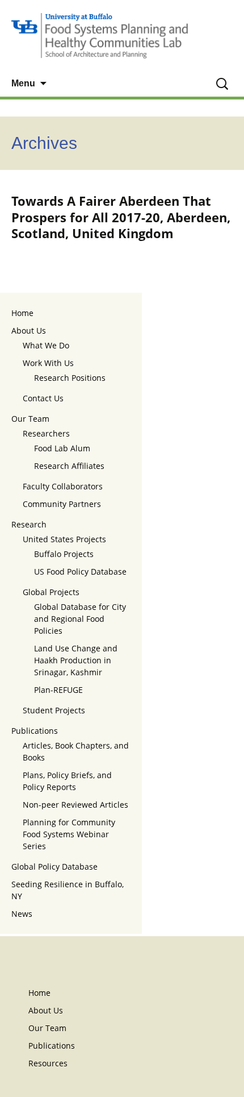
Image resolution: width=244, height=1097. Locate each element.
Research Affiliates (69, 465)
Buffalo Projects (64, 553)
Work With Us (48, 363)
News (21, 913)
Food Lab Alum (62, 448)
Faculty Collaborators (63, 486)
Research (29, 524)
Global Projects (51, 592)
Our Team (30, 418)
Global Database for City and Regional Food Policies (80, 618)
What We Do (46, 345)
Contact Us (43, 398)
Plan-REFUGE (58, 689)
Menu (23, 83)
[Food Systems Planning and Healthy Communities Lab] (122, 35)
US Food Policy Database (80, 571)
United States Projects (64, 539)
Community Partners (62, 503)
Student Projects (54, 710)
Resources (48, 1063)
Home (22, 313)
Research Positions (70, 377)
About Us (28, 330)
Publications (34, 730)
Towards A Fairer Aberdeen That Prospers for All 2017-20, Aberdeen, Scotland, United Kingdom (120, 217)
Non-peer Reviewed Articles (75, 804)
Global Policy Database (54, 866)
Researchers (46, 433)
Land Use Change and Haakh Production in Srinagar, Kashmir (75, 660)
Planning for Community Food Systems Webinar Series (69, 834)
